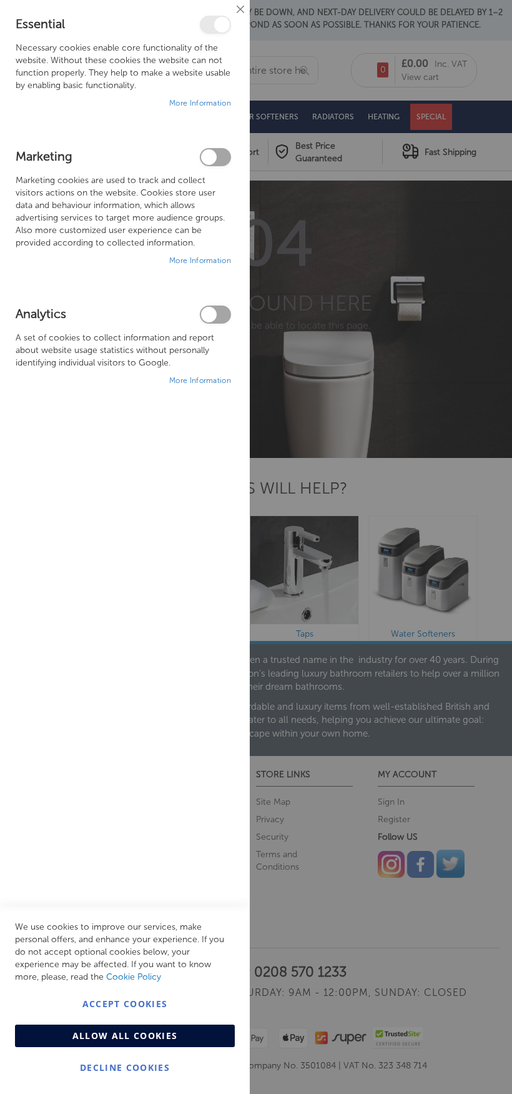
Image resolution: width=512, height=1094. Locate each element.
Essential (215, 25)
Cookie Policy (133, 977)
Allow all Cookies (125, 1036)
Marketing (215, 157)
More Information (200, 103)
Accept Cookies (125, 1004)
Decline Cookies (125, 1067)
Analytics (215, 315)
